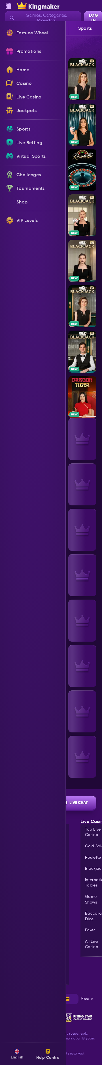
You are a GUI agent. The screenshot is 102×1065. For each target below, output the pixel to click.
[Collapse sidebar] (8, 6)
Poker (90, 929)
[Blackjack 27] (82, 261)
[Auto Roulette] (82, 170)
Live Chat (78, 802)
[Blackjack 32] (82, 352)
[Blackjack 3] (82, 79)
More (85, 999)
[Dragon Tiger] (82, 397)
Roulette (93, 857)
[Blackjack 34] (82, 306)
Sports (85, 28)
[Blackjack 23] (82, 125)
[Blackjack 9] (82, 215)
